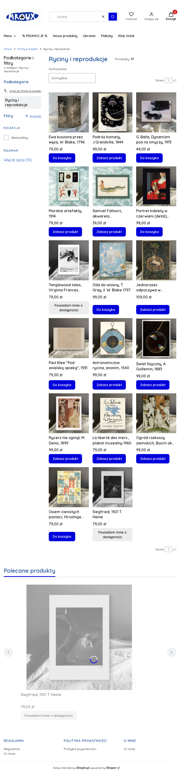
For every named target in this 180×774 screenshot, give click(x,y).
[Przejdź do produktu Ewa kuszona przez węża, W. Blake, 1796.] (69, 112)
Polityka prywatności (80, 749)
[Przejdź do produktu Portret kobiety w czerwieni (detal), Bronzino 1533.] (156, 186)
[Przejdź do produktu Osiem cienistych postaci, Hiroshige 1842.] (69, 487)
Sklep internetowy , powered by (84, 768)
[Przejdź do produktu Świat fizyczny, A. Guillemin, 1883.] (156, 338)
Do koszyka (62, 158)
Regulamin (12, 749)
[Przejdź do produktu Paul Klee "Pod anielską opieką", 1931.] (69, 338)
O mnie (9, 753)
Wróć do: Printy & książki (25, 91)
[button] (113, 17)
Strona (159, 80)
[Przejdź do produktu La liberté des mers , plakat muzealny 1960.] (113, 413)
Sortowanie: (58, 69)
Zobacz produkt (109, 158)
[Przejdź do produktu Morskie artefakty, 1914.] (69, 186)
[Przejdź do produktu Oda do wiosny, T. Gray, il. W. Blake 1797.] (113, 260)
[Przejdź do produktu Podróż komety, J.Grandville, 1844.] (113, 112)
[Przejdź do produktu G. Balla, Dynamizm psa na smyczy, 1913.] (156, 112)
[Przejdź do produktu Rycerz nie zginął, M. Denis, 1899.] (69, 413)
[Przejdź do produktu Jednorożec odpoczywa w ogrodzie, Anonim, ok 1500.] (156, 260)
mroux (8, 49)
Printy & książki (28, 49)
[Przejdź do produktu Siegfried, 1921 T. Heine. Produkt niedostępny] (113, 487)
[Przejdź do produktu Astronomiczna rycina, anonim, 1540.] (113, 338)
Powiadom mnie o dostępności (69, 307)
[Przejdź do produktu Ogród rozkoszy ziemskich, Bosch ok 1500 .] (156, 413)
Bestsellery (19, 137)
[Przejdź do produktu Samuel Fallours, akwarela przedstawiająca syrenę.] (113, 186)
